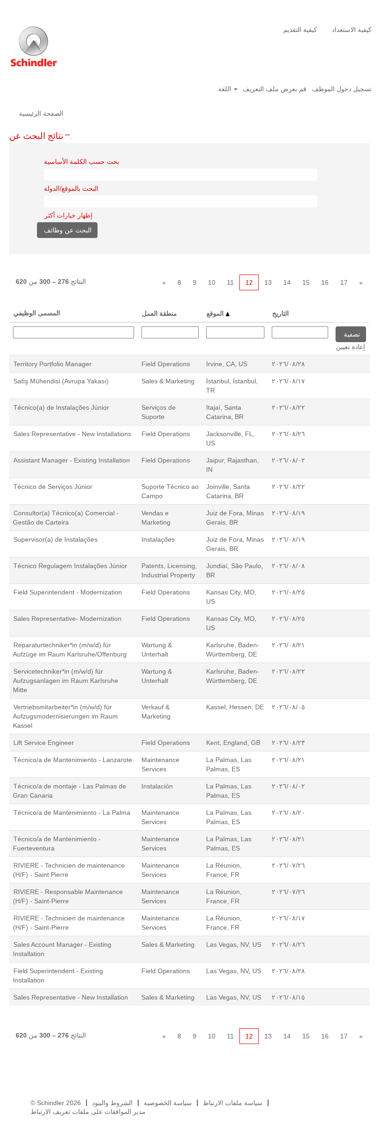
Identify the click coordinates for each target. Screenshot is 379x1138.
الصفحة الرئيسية (41, 113)
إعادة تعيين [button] (350, 346)
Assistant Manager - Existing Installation (71, 460)
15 (306, 282)
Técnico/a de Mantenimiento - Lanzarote (72, 759)
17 (344, 282)
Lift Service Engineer (43, 742)
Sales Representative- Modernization (67, 618)
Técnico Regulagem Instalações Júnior (70, 565)
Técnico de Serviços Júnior (52, 486)
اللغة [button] (225, 89)
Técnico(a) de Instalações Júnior (61, 407)
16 (325, 282)
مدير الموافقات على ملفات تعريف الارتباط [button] (88, 1111)
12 (249, 282)
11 (230, 282)
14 (287, 282)
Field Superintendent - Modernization (67, 592)
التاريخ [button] (280, 313)
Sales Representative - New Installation (70, 997)
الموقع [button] (216, 313)
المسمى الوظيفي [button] (36, 313)
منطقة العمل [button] (159, 313)
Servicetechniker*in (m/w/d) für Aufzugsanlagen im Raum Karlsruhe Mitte (65, 681)
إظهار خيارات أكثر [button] (68, 215)
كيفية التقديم (300, 29)
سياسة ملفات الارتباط (233, 1103)
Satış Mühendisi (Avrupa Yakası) (61, 381)
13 (268, 282)
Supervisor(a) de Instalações (55, 539)
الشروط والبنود (112, 1103)
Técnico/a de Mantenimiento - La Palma (71, 812)
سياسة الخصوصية (168, 1103)
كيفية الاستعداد (352, 29)
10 (211, 282)
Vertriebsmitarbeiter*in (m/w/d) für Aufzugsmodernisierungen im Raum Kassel (65, 716)
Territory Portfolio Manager (52, 364)
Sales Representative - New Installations (72, 434)
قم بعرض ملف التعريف (274, 89)
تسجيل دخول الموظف (342, 89)
